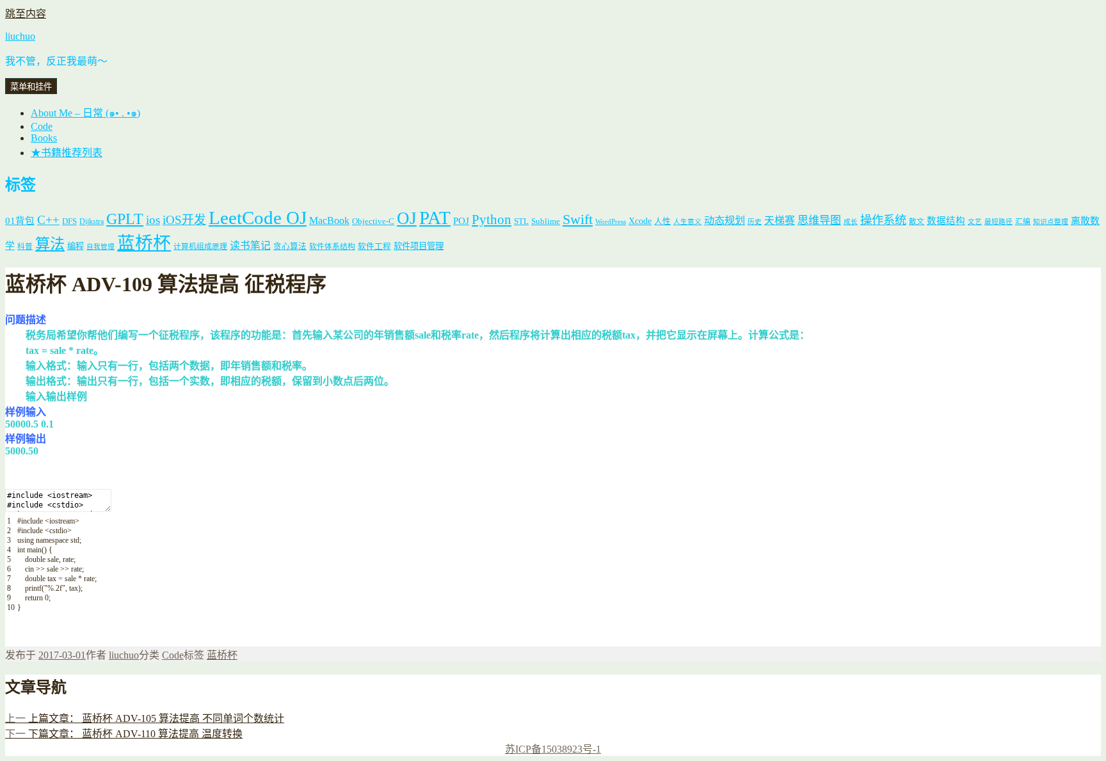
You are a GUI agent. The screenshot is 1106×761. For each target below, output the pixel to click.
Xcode (640, 221)
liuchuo (20, 36)
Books (44, 137)
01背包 (20, 221)
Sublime (545, 221)
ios (153, 220)
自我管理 (100, 246)
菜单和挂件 (31, 87)
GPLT (124, 218)
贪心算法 (290, 246)
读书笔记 (250, 245)
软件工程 (374, 246)
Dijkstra (91, 222)
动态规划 (724, 220)
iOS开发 (184, 220)
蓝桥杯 (144, 243)
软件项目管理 (419, 246)
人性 (662, 221)
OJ (407, 218)
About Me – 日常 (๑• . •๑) (85, 113)
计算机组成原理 (200, 247)
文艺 (975, 221)
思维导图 (819, 220)
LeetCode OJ (258, 217)
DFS (69, 221)
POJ (461, 221)
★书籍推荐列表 (66, 152)
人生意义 (687, 221)
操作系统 (883, 220)
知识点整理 (1050, 221)
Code (41, 126)
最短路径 (998, 221)
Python (491, 219)
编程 (75, 246)
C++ (48, 220)
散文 (916, 222)
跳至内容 (25, 13)
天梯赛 (779, 220)
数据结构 (946, 221)
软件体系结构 (332, 247)
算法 (50, 244)
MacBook (329, 220)
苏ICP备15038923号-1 (553, 749)
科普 (25, 247)
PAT (435, 217)
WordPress (610, 221)
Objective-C (373, 221)
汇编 (1022, 222)
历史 (755, 221)
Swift (578, 219)
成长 (851, 221)
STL (521, 221)
